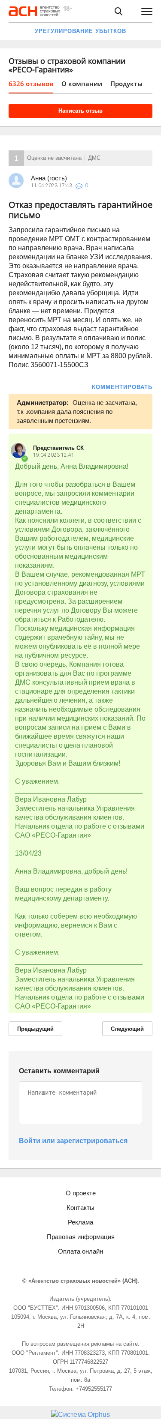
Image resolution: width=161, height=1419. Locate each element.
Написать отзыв (80, 111)
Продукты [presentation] (126, 83)
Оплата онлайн (80, 1251)
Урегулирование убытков (80, 31)
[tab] (31, 86)
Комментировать (122, 387)
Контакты (80, 1207)
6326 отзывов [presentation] (31, 83)
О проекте (81, 1193)
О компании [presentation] (81, 83)
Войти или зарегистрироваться (73, 1140)
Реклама (80, 1222)
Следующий (127, 1029)
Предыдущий (35, 1029)
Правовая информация (81, 1236)
